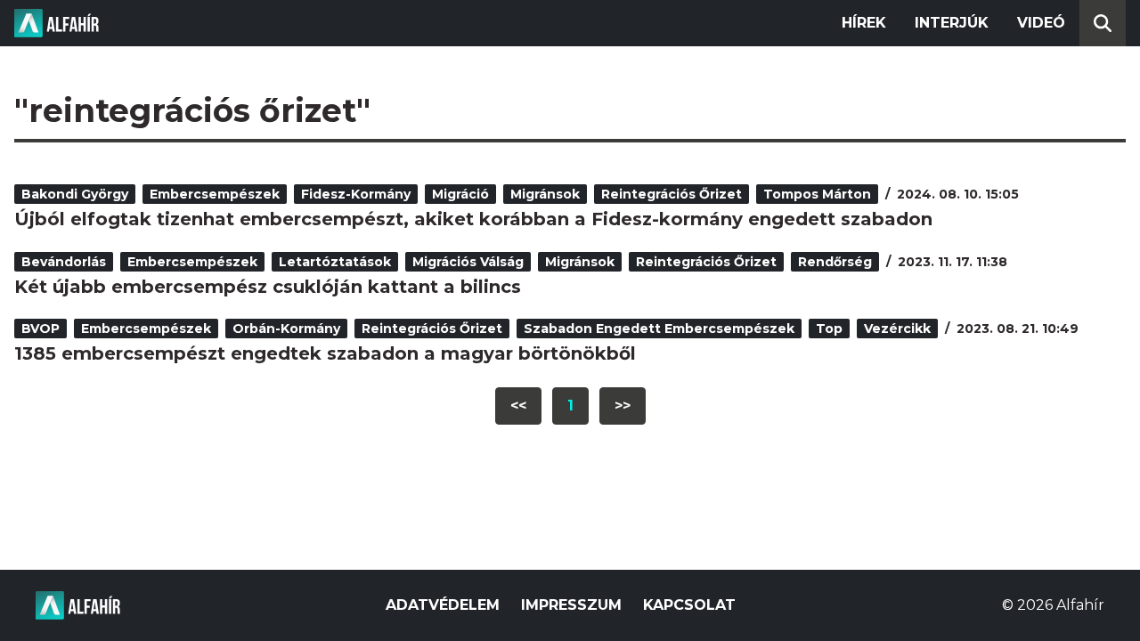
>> (623, 405)
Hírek (864, 22)
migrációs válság (468, 262)
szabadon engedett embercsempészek (659, 328)
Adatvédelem (443, 604)
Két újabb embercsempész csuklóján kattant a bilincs (267, 286)
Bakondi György (74, 194)
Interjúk (952, 22)
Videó (1041, 22)
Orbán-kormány (286, 328)
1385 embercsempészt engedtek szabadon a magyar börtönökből (325, 353)
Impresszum (571, 604)
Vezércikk (897, 328)
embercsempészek (215, 194)
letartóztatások (335, 262)
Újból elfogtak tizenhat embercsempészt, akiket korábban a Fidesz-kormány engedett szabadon (473, 219)
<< (518, 405)
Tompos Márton (817, 194)
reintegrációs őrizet (671, 194)
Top (829, 328)
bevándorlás (63, 262)
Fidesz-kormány (356, 194)
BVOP (40, 328)
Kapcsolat (689, 604)
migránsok (545, 194)
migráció (460, 194)
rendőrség (835, 262)
